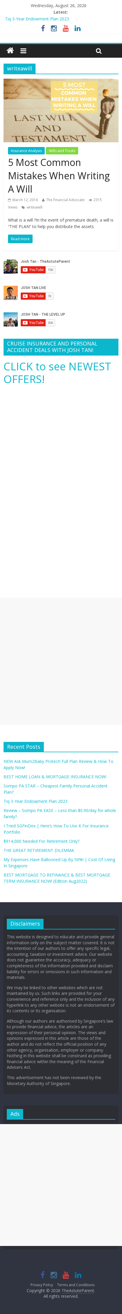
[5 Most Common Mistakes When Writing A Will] (61, 82)
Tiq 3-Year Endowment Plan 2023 (37, 19)
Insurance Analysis (26, 150)
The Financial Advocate (65, 199)
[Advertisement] (61, 661)
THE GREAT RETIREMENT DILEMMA (39, 850)
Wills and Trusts (62, 150)
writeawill (34, 207)
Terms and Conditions (75, 1284)
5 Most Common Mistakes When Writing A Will (59, 175)
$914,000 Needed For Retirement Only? (41, 841)
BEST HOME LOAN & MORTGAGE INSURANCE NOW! (55, 776)
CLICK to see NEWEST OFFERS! (57, 372)
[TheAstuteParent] (10, 51)
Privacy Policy (41, 1284)
